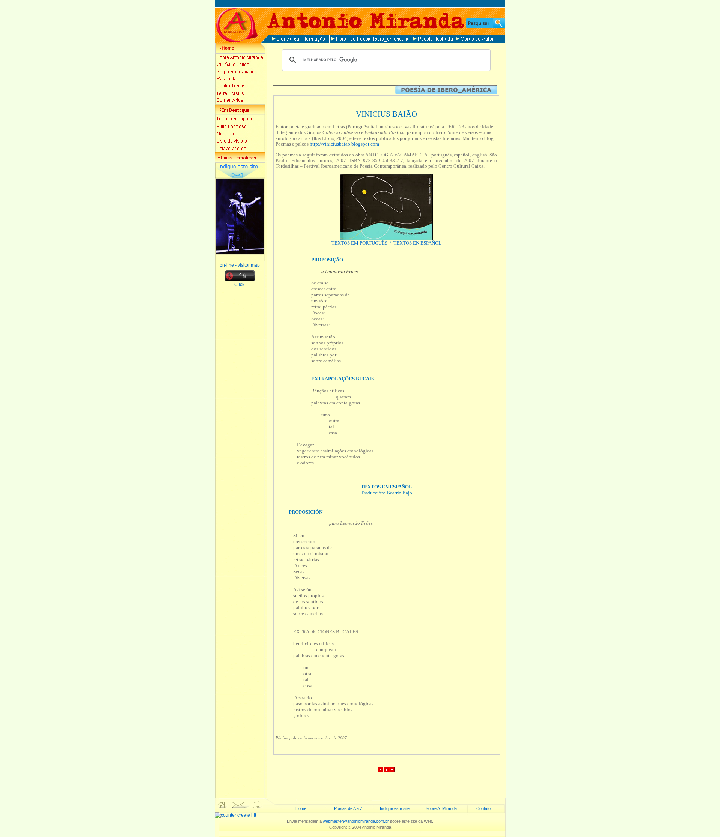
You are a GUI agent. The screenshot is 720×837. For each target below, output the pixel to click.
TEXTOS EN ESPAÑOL (417, 243)
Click (240, 284)
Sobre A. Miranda (441, 808)
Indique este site (395, 808)
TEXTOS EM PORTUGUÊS (360, 243)
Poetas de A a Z (348, 808)
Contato (483, 808)
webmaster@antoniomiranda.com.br (356, 821)
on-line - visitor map (240, 265)
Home (301, 808)
